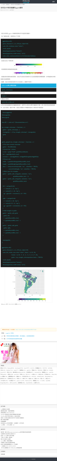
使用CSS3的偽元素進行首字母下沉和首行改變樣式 (12, 417)
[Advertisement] (29, 22)
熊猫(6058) (34, 370)
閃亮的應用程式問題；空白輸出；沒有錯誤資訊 (20, 336)
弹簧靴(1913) (36, 380)
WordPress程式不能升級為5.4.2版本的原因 (10, 416)
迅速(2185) (31, 378)
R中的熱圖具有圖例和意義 (14, 338)
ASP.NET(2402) (40, 376)
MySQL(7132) (9, 370)
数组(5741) (45, 370)
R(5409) (51, 370)
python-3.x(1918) (20, 380)
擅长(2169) (36, 378)
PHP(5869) (40, 370)
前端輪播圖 (3, 421)
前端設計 (8, 4)
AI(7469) (50, 368)
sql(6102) (29, 370)
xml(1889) (48, 380)
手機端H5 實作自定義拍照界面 (8, 442)
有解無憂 (3, 454)
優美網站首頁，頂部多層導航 (7, 410)
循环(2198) (25, 378)
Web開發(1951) (12, 380)
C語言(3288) (10, 374)
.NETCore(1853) (13, 382)
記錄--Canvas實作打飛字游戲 (7, 435)
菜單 (53, 1)
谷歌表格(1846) (21, 382)
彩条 (12, 333)
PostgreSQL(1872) (4, 382)
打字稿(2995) (47, 374)
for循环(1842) (36, 382)
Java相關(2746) (3, 376)
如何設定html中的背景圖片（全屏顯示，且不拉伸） (13, 423)
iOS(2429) (33, 376)
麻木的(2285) (3, 378)
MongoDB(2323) (48, 376)
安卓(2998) (40, 374)
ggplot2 (8, 333)
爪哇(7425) (2, 370)
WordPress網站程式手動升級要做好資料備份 (11, 414)
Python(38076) (11, 368)
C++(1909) (42, 380)
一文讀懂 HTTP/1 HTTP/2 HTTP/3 (8, 446)
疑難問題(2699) (11, 376)
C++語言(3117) (34, 374)
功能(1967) (47, 378)
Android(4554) (37, 372)
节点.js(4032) (3, 374)
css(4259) (51, 372)
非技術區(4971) (29, 372)
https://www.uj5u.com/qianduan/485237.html (26, 329)
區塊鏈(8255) (38, 368)
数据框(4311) (45, 372)
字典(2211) (19, 378)
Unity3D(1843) (29, 382)
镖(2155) (42, 378)
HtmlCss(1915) (28, 380)
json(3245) (16, 374)
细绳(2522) (18, 376)
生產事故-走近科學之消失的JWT (8, 433)
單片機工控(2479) (26, 376)
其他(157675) (3, 368)
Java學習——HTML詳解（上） (8, 424)
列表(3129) (22, 374)
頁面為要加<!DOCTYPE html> (7, 412)
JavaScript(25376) (19, 368)
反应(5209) (9, 372)
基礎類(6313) (23, 370)
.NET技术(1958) (4, 380)
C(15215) (32, 368)
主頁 (4, 4)
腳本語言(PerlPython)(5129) (19, 372)
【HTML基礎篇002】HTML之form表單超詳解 (11, 447)
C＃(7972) (44, 368)
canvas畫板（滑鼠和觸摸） (7, 440)
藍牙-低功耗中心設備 (5, 439)
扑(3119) (28, 374)
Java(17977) (26, 368)
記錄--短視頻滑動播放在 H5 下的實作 (9, 444)
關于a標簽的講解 (5, 419)
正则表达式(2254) (11, 378)
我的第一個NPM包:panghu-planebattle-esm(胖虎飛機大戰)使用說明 (16, 432)
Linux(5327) (3, 372)
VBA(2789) (54, 374)
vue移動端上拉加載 (5, 409)
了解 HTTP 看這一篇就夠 (6, 437)
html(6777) (16, 370)
